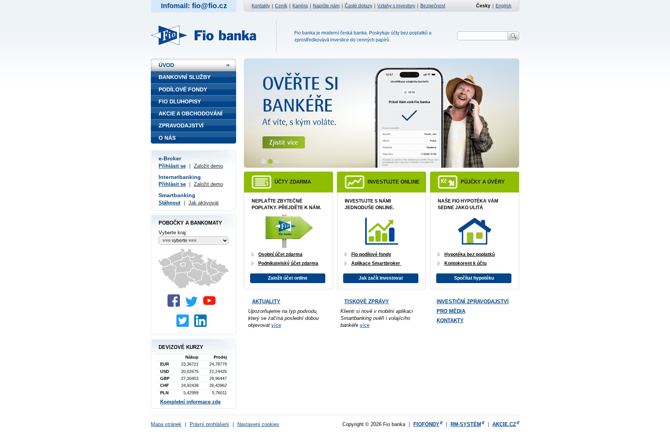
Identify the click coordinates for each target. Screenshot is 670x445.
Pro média (451, 311)
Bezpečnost (432, 6)
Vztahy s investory (396, 6)
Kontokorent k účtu (465, 263)
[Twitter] (193, 305)
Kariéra (300, 6)
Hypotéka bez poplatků (469, 254)
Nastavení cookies (258, 424)
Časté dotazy (358, 6)
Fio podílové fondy (371, 254)
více (276, 325)
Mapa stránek (166, 424)
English (503, 6)
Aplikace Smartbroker (376, 263)
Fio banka (208, 35)
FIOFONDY (426, 424)
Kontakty (261, 6)
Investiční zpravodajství (473, 301)
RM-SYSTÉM (466, 424)
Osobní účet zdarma (280, 254)
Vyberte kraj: (173, 232)
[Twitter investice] (184, 325)
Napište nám (326, 6)
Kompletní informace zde (190, 402)
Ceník (281, 6)
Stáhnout (169, 203)
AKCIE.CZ (504, 424)
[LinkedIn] (202, 325)
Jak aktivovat (203, 203)
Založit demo (208, 166)
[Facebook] (176, 305)
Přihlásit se (172, 166)
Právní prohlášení (209, 424)
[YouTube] (211, 305)
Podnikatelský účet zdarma (288, 263)
